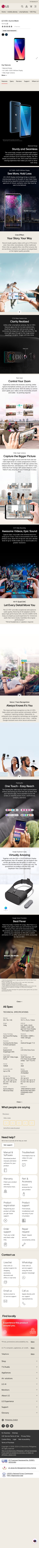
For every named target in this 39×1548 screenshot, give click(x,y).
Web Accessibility (24, 1439)
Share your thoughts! (9, 31)
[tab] (4, 81)
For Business (33, 1)
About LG (6, 1395)
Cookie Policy (6, 1439)
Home (4, 12)
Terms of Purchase (8, 1442)
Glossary (5, 1413)
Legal (14, 1439)
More (3, 75)
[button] (22, 6)
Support (5, 1407)
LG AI (4, 1384)
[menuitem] (3, 34)
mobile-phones (13, 12)
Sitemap (15, 1433)
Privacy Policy (25, 1436)
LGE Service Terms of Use (10, 1436)
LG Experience (8, 1401)
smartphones (23, 12)
